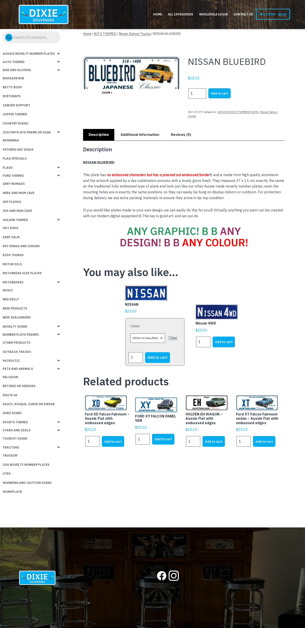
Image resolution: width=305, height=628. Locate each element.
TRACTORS (11, 447)
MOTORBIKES (13, 282)
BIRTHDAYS (12, 96)
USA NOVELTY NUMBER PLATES (26, 465)
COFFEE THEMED (15, 114)
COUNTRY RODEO (15, 123)
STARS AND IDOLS (17, 430)
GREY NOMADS (14, 184)
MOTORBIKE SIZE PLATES (22, 273)
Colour (135, 326)
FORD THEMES (13, 176)
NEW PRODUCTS (15, 308)
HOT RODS (10, 228)
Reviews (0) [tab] (181, 134)
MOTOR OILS (12, 264)
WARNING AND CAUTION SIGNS (27, 483)
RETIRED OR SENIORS (19, 386)
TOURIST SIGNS (15, 438)
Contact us (243, 14)
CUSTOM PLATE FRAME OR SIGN (26, 132)
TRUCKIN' (10, 455)
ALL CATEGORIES (180, 14)
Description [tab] (99, 134)
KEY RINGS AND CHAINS (21, 246)
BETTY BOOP (12, 87)
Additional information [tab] (140, 134)
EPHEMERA (11, 140)
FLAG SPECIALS (15, 158)
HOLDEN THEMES (15, 220)
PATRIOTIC (11, 361)
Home (157, 14)
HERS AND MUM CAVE (18, 193)
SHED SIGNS (12, 413)
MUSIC (8, 290)
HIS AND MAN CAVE (17, 211)
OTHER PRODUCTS (16, 343)
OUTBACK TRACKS (17, 352)
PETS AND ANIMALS (18, 369)
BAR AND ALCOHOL (17, 70)
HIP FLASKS (12, 202)
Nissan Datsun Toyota (134, 34)
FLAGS (8, 168)
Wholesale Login (213, 14)
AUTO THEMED (14, 62)
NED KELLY (11, 299)
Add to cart (219, 93)
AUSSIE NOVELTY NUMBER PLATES (29, 54)
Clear (173, 337)
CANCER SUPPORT (16, 105)
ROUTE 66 (10, 395)
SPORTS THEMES (15, 422)
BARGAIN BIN (13, 78)
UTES (7, 474)
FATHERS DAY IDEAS (18, 150)
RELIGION (10, 377)
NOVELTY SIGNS (15, 327)
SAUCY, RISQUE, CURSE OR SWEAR (29, 404)
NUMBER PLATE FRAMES (21, 335)
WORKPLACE (12, 492)
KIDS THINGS (13, 255)
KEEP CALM (11, 237)
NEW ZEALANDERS (17, 317)
